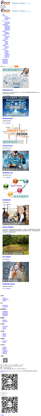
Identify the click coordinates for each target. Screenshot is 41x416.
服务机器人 (7, 32)
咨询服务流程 (7, 29)
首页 (3, 14)
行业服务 (4, 35)
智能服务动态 (7, 33)
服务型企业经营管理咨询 (8, 227)
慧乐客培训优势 (8, 18)
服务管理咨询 (5, 24)
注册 (1, 5)
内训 (3, 20)
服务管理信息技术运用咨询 (9, 284)
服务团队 (6, 41)
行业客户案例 (7, 36)
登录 (4, 5)
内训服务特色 (7, 23)
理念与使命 (7, 51)
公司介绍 (4, 49)
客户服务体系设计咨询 (8, 145)
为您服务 (4, 45)
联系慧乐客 (7, 57)
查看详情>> (9, 95)
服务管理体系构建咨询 (8, 118)
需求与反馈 (7, 46)
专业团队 (4, 40)
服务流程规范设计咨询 (8, 172)
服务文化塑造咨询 (7, 256)
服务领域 (6, 53)
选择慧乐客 (7, 55)
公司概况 (6, 50)
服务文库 (4, 328)
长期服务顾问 (7, 28)
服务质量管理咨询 (7, 200)
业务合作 (6, 48)
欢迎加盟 (6, 44)
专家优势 (6, 42)
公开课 (4, 15)
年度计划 (6, 16)
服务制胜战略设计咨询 (8, 90)
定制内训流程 (7, 22)
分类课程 (6, 19)
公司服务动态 (7, 54)
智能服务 (4, 31)
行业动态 (6, 37)
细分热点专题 (7, 27)
